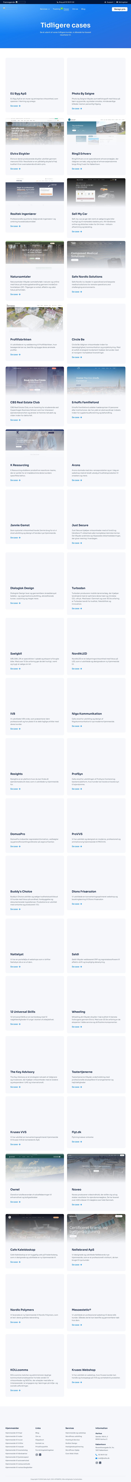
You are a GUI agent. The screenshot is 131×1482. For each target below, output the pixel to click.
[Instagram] (36, 1454)
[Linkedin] (40, 1454)
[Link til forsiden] (13, 1419)
